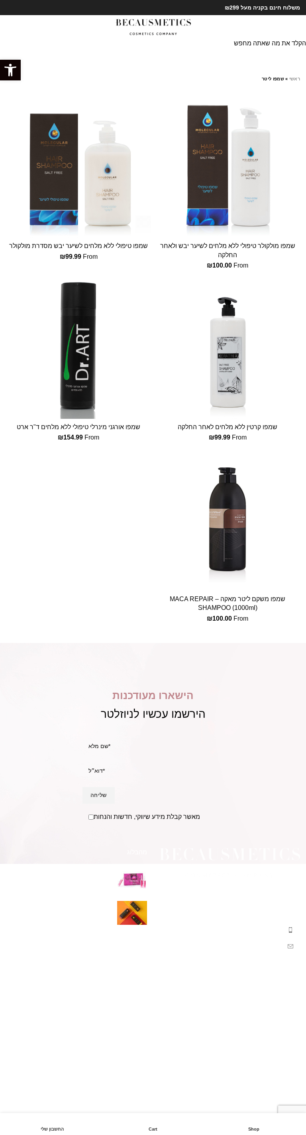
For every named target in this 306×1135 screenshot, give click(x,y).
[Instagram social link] (10, 7)
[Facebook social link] (19, 7)
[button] (10, 70)
